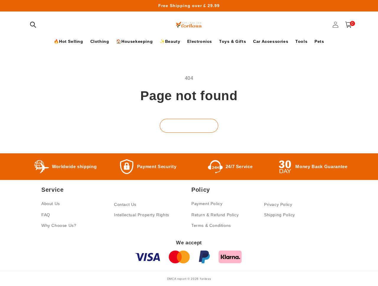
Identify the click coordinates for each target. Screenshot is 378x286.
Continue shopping (189, 125)
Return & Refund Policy (215, 214)
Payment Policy (206, 203)
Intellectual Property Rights (141, 214)
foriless (205, 278)
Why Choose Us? (58, 225)
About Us (50, 203)
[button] (33, 24)
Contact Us (125, 204)
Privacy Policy (278, 204)
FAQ (45, 214)
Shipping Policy (279, 214)
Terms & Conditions (211, 225)
